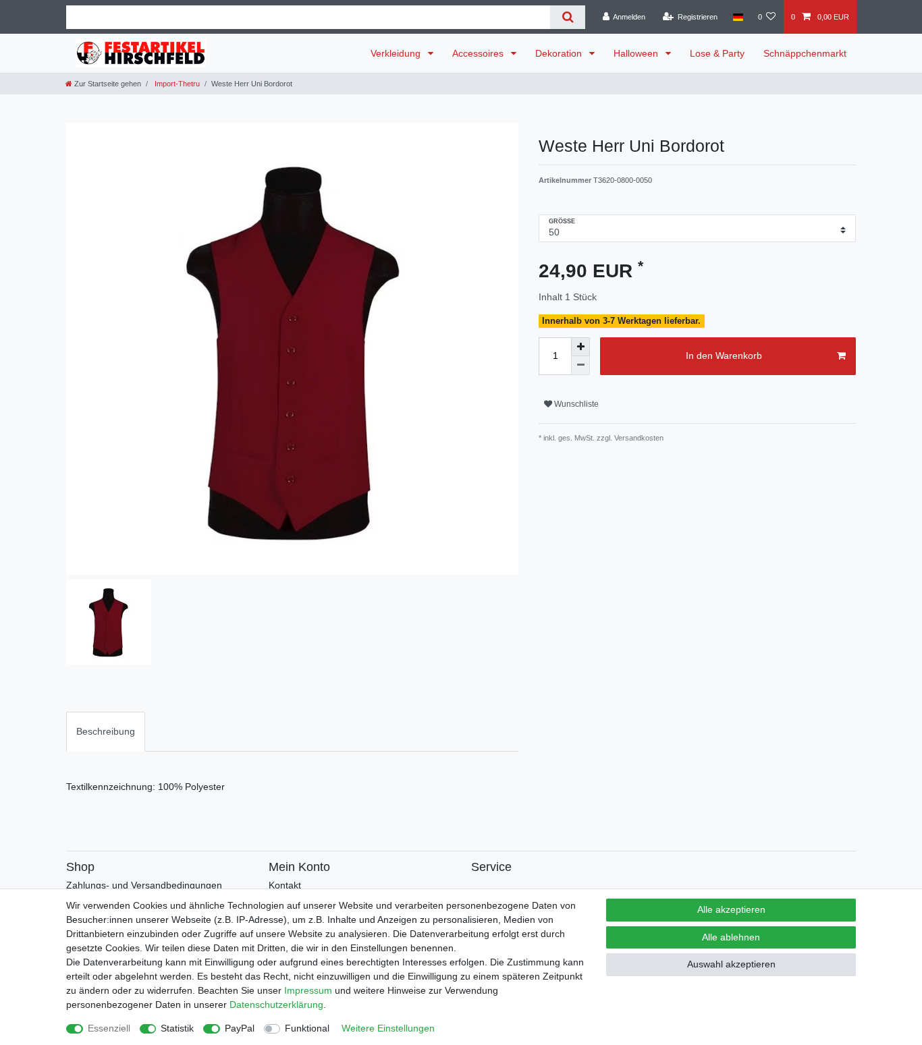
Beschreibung (105, 731)
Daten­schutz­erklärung (276, 1004)
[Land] (737, 17)
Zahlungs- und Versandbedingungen (144, 885)
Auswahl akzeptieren (731, 964)
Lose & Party (717, 53)
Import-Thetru (176, 84)
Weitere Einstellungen (388, 1028)
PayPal (239, 1028)
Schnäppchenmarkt (804, 53)
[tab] (105, 732)
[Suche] (567, 17)
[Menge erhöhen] (580, 346)
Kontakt (285, 885)
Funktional (307, 1028)
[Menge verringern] (580, 365)
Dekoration (560, 53)
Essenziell (109, 1028)
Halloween (637, 53)
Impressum (308, 990)
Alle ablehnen (731, 937)
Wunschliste (575, 404)
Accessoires (479, 53)
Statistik (177, 1028)
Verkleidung (397, 53)
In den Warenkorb (724, 355)
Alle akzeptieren (731, 909)
